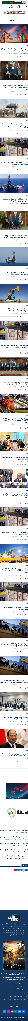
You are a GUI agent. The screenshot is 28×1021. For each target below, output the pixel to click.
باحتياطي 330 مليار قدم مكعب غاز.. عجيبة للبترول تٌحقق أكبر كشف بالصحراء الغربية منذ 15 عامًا (14, 123)
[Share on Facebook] (27, 54)
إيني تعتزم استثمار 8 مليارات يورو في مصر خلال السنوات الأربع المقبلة (14, 642)
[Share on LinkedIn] (22, 54)
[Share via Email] (17, 54)
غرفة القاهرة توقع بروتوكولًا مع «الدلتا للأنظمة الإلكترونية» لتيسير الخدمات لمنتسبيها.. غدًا (14, 828)
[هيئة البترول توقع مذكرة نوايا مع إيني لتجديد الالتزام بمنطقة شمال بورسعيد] (14, 217)
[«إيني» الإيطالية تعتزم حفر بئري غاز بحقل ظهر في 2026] (14, 589)
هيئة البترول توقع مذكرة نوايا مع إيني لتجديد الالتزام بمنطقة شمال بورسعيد (16, 234)
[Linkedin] (15, 1008)
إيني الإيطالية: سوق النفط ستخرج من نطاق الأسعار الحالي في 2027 (14, 47)
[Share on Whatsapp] (20, 54)
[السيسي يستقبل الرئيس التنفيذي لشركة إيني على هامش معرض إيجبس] (14, 735)
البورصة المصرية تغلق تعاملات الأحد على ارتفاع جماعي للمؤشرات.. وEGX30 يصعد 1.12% (14, 835)
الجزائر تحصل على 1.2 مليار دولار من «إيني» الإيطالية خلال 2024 (14, 530)
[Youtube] (12, 1008)
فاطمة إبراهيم (22, 572)
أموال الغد (23, 609)
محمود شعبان (22, 50)
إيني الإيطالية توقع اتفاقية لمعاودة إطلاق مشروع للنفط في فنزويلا (14, 160)
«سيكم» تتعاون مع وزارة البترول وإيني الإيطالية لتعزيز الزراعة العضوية (16, 715)
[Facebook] (23, 1008)
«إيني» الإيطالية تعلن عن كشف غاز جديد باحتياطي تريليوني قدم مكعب (15, 197)
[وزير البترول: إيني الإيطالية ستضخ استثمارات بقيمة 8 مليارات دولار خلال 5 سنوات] (14, 327)
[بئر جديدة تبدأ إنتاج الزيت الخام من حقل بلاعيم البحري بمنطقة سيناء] (14, 254)
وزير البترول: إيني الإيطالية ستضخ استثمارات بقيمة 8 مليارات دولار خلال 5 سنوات (14, 344)
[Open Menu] (26, 6)
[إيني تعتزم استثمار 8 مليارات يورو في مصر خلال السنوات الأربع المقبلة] (14, 625)
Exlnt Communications (22, 1016)
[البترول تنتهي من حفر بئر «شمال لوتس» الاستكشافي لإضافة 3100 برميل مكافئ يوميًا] (14, 475)
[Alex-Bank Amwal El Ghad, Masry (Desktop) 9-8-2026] (14, 2)
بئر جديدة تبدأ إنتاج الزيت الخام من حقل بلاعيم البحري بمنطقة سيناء (16, 270)
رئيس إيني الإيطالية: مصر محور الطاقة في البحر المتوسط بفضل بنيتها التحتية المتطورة (14, 679)
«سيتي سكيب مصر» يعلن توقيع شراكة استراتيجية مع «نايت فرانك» (14, 848)
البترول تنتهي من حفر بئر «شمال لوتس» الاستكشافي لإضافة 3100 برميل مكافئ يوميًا (15, 493)
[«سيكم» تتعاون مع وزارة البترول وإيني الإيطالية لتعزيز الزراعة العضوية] (14, 699)
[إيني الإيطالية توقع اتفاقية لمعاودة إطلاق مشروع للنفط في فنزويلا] (14, 144)
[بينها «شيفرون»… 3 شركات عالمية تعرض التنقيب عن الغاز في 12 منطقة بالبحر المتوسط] (14, 550)
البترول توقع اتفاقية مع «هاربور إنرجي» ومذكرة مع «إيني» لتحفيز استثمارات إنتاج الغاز (15, 85)
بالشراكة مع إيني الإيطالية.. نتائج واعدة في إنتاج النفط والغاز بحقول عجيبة (14, 307)
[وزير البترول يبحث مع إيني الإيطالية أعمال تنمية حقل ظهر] (14, 439)
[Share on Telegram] (18, 54)
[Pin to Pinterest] (24, 54)
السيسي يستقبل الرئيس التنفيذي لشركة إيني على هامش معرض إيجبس (15, 752)
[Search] (1, 7)
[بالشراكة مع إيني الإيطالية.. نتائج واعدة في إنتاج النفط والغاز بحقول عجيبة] (14, 290)
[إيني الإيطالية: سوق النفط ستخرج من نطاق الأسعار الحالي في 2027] (14, 30)
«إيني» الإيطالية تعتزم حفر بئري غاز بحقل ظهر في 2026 (15, 605)
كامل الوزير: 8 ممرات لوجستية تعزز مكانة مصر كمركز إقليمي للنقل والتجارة (14, 841)
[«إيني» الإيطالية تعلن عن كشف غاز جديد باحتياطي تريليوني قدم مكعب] (14, 180)
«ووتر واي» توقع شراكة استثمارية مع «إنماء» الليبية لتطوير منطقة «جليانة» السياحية (14, 854)
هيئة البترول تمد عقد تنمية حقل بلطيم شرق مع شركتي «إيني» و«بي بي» (15, 380)
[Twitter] (19, 1008)
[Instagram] (8, 1008)
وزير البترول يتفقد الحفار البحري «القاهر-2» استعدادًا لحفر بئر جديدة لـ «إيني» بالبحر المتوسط (14, 418)
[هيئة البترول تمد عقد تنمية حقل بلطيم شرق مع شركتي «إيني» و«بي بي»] (14, 364)
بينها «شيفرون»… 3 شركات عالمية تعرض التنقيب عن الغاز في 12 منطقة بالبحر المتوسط (15, 568)
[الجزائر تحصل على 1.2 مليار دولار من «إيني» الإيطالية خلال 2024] (14, 514)
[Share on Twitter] (25, 54)
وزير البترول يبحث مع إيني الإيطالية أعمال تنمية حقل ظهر (15, 455)
